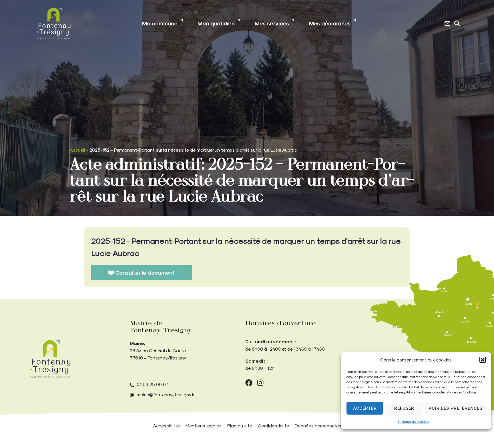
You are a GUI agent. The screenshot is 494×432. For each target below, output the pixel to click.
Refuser (404, 408)
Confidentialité (273, 425)
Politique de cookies (413, 421)
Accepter (365, 408)
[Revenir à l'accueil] (50, 359)
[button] (482, 360)
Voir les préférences (455, 408)
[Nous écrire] (447, 23)
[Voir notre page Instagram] (260, 382)
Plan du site (239, 425)
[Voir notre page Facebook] (248, 382)
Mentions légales (204, 425)
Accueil (77, 149)
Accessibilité (166, 425)
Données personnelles (318, 425)
